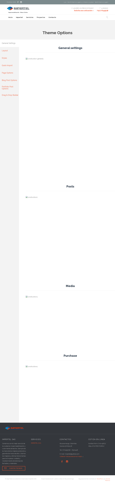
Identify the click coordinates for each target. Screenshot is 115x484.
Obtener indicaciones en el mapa (71, 456)
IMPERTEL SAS (36, 443)
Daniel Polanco (107, 479)
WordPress (100, 479)
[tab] (9, 43)
